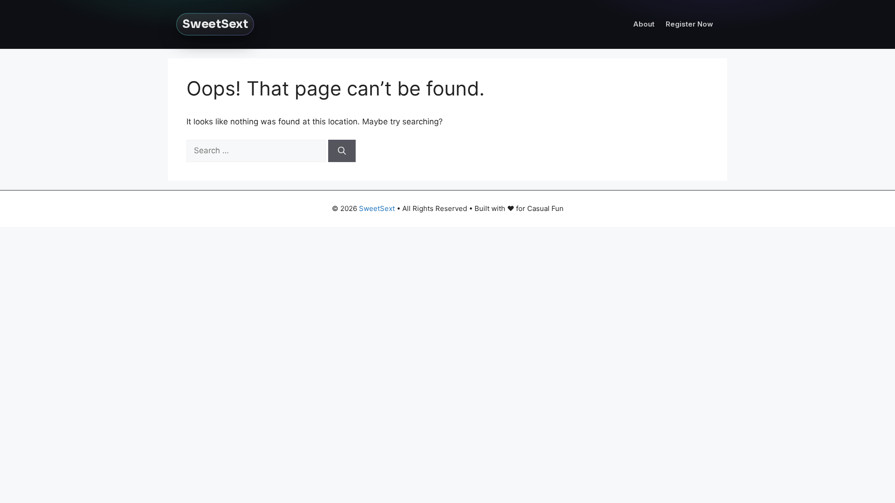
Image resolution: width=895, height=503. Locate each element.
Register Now (689, 24)
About (643, 24)
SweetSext (215, 24)
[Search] (342, 151)
